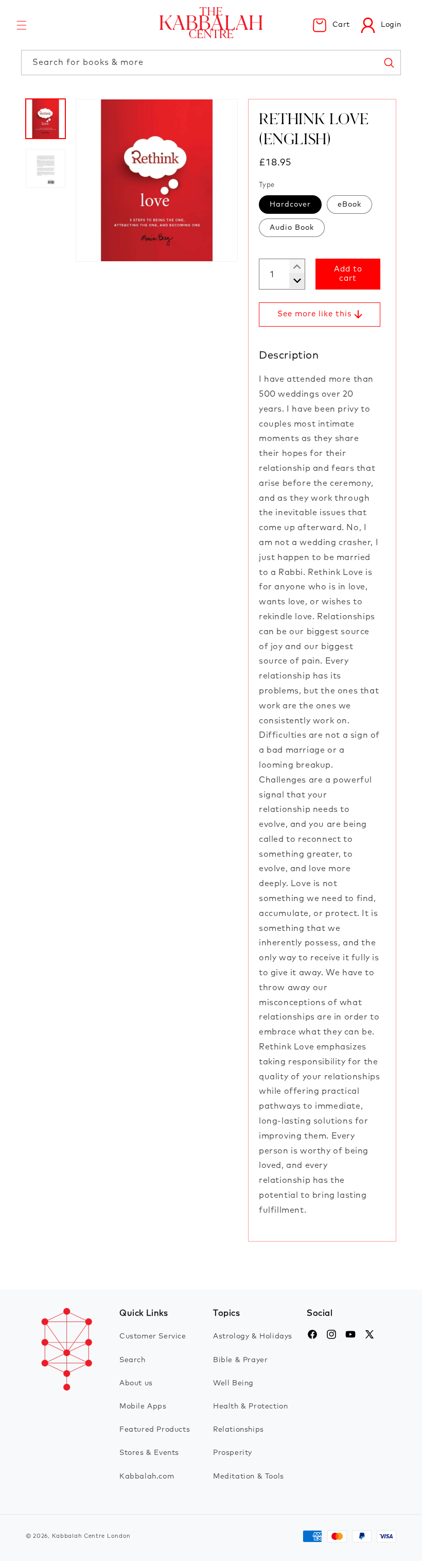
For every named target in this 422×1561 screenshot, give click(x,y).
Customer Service (152, 1336)
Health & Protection (250, 1406)
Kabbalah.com (146, 1476)
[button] (21, 25)
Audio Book (292, 227)
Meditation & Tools (248, 1476)
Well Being (233, 1383)
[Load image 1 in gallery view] (45, 119)
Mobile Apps (143, 1406)
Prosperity (232, 1452)
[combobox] (211, 62)
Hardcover (290, 204)
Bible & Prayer (240, 1360)
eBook (349, 204)
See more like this (314, 314)
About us (136, 1383)
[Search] (388, 62)
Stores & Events (149, 1452)
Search (132, 1360)
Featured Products (154, 1429)
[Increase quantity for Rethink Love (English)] (293, 281)
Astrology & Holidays (252, 1336)
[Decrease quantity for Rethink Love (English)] (293, 267)
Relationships (238, 1429)
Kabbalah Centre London (91, 1536)
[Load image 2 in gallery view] (45, 169)
